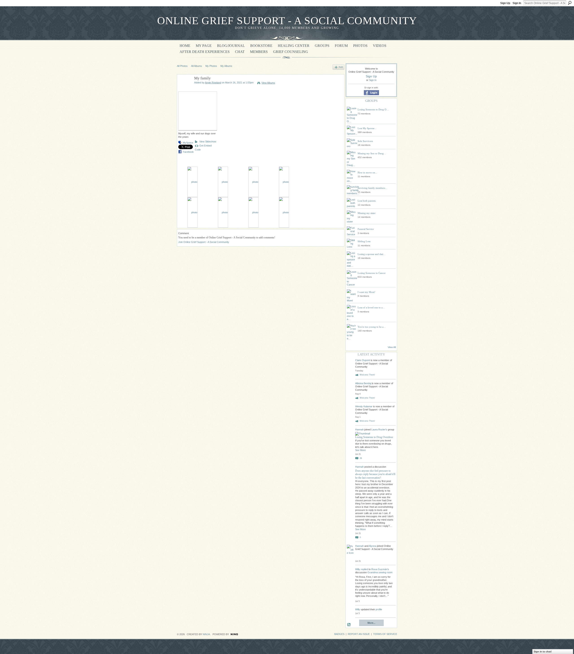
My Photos (211, 66)
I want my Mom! (366, 292)
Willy (357, 569)
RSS (349, 625)
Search (570, 3)
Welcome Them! (367, 375)
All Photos (182, 66)
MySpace (188, 142)
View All (392, 347)
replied (364, 569)
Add (341, 67)
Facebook (188, 151)
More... (371, 622)
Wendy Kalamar (363, 406)
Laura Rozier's (379, 429)
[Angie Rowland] (184, 88)
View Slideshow (207, 141)
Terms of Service (385, 634)
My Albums (226, 66)
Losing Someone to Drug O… (373, 109)
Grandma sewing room (379, 572)
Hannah (359, 429)
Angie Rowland (213, 82)
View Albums (268, 82)
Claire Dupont (362, 360)
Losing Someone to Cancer (372, 273)
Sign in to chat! (543, 651)
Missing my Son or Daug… (372, 153)
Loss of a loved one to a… (371, 307)
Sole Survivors (365, 141)
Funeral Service (366, 229)
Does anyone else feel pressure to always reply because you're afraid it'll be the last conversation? (375, 474)
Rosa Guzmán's (380, 569)
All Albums (196, 66)
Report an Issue (359, 634)
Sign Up (505, 3)
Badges (339, 634)
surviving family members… (372, 188)
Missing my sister (367, 213)
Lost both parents (367, 200)
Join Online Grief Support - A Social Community (203, 242)
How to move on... (367, 172)
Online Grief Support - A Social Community (287, 20)
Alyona (372, 546)
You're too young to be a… (372, 326)
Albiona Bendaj (363, 383)
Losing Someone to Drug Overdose (374, 437)
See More (360, 450)
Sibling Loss (364, 241)
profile (379, 609)
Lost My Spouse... (367, 128)
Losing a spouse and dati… (372, 254)
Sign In (517, 3)
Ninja (206, 634)
